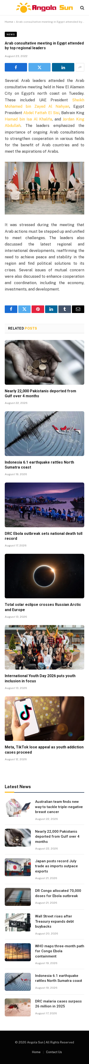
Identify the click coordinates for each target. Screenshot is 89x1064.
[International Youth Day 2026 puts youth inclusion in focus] (44, 647)
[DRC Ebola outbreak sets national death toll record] (44, 505)
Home (9, 21)
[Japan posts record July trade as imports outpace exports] (18, 867)
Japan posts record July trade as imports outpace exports (56, 866)
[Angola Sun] (44, 7)
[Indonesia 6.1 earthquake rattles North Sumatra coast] (44, 433)
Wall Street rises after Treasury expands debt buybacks (54, 921)
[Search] (81, 7)
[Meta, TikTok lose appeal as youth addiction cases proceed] (44, 718)
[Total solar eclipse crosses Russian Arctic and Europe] (44, 576)
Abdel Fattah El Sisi (41, 113)
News (11, 34)
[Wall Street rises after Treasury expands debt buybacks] (18, 922)
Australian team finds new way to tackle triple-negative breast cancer (59, 807)
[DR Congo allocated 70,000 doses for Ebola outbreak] (18, 897)
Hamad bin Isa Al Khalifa (28, 119)
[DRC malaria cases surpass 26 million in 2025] (18, 1007)
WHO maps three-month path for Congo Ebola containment (59, 951)
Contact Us (54, 1052)
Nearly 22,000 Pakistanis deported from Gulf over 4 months (57, 836)
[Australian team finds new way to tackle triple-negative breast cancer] (18, 808)
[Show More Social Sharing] (80, 67)
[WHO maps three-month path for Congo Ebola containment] (18, 952)
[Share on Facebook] (16, 67)
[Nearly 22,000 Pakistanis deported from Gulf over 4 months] (44, 362)
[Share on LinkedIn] (63, 67)
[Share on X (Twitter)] (39, 67)
